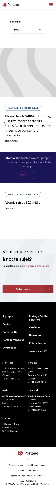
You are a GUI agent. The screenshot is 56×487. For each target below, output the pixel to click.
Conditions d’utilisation (37, 465)
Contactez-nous (16, 465)
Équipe (7, 324)
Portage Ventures (13, 339)
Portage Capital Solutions (39, 318)
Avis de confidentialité (28, 470)
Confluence (10, 347)
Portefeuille (10, 332)
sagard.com (36, 351)
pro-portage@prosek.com (35, 265)
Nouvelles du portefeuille (23, 108)
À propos (8, 316)
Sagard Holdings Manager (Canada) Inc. (28, 476)
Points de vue (37, 343)
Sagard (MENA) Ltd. (28, 481)
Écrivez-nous (23, 289)
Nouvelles (35, 335)
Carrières (35, 327)
